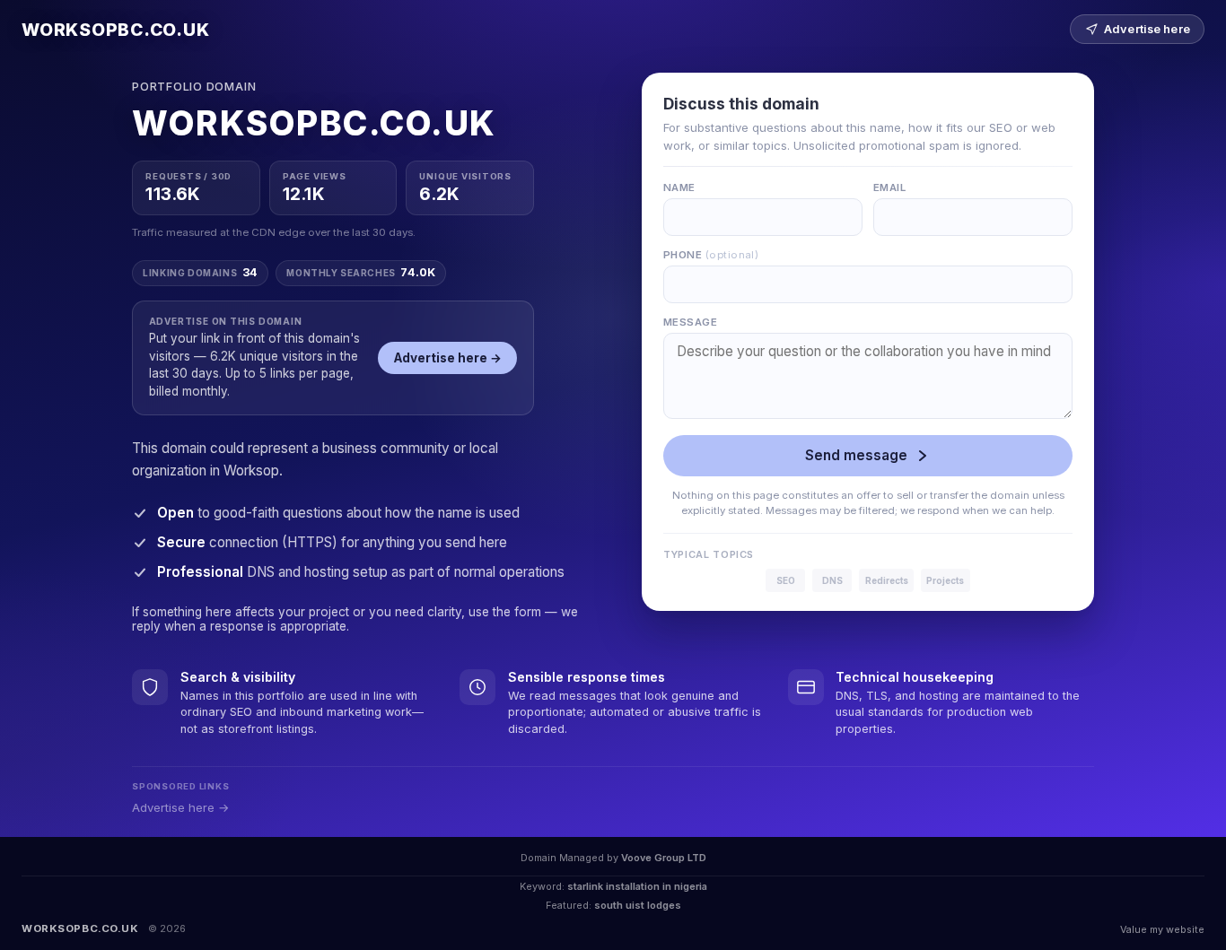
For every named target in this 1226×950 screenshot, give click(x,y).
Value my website (1162, 929)
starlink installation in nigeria (637, 886)
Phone (710, 254)
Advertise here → (448, 358)
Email (889, 187)
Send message (856, 455)
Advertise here (1147, 29)
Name (679, 187)
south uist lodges (637, 905)
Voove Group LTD (663, 857)
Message (690, 322)
